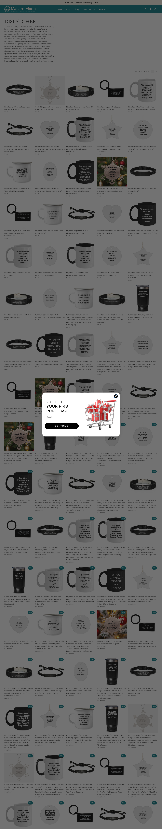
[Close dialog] (116, 396)
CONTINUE (62, 426)
